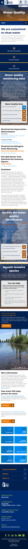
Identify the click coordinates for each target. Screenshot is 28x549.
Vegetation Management (22, 460)
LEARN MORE (6, 326)
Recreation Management (9, 451)
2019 (23, 135)
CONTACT (20, 3)
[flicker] (23, 535)
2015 (11, 137)
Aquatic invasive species (14, 68)
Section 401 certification (14, 59)
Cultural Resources (21, 451)
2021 (16, 135)
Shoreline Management (22, 441)
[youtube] (19, 535)
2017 (5, 137)
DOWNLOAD (5, 405)
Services (5, 474)
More (3, 23)
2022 (14, 135)
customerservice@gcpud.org (10, 527)
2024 (8, 135)
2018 (2, 137)
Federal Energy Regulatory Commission (14, 223)
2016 (8, 137)
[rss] (16, 535)
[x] (9, 535)
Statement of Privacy (14, 541)
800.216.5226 (4, 497)
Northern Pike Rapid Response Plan (15, 412)
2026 (2, 135)
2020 (20, 135)
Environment (9, 432)
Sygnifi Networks (14, 545)
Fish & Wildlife (9, 441)
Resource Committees (10, 460)
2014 (14, 137)
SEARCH (25, 3)
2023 (11, 135)
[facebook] (5, 535)
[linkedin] (12, 535)
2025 (5, 135)
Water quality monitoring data (14, 51)
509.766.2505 (4, 504)
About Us (5, 478)
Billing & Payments (9, 469)
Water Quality (24, 432)
